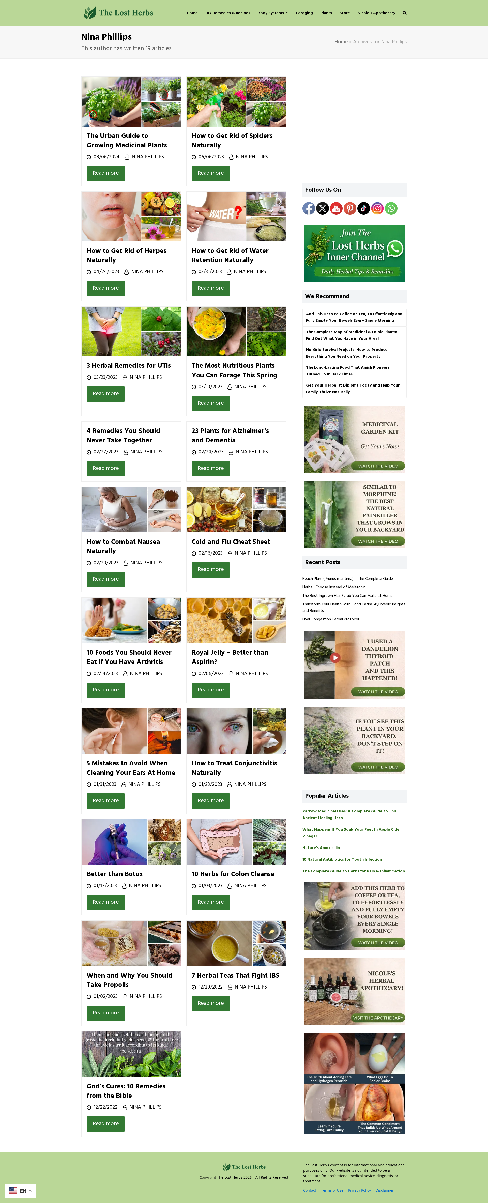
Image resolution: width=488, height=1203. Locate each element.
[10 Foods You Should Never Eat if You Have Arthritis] (131, 620)
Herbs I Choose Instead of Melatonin (333, 587)
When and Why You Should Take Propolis (130, 980)
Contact (309, 1190)
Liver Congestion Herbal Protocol (330, 619)
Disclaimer (385, 1190)
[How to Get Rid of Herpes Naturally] (131, 216)
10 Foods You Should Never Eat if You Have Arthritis (129, 657)
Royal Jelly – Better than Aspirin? (230, 657)
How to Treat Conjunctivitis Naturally (234, 768)
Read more (106, 173)
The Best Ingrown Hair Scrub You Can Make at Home (347, 596)
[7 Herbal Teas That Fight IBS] (236, 943)
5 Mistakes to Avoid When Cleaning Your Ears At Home (131, 768)
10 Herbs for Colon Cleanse (233, 874)
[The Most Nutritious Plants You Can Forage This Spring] (236, 331)
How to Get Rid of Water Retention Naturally (230, 255)
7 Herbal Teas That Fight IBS (235, 975)
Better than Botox (115, 874)
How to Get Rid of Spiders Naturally (232, 141)
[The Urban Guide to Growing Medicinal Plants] (131, 101)
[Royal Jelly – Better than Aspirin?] (236, 620)
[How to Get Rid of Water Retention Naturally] (236, 216)
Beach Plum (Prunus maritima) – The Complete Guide (347, 579)
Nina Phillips (148, 157)
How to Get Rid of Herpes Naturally (126, 255)
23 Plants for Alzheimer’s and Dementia (230, 436)
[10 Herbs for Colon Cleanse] (236, 842)
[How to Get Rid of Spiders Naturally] (236, 101)
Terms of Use (332, 1190)
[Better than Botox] (131, 842)
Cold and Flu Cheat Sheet (231, 542)
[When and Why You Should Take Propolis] (131, 943)
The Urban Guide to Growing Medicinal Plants (127, 141)
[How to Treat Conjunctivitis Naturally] (236, 731)
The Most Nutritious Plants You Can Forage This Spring (234, 370)
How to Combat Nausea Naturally (123, 546)
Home (341, 42)
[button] (404, 13)
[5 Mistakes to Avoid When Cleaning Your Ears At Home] (131, 731)
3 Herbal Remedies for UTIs (129, 366)
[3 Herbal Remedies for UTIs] (131, 331)
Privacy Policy (359, 1190)
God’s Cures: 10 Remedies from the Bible (126, 1091)
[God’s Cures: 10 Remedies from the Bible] (131, 1054)
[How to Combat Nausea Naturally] (131, 509)
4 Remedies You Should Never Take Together (123, 436)
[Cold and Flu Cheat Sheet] (236, 509)
